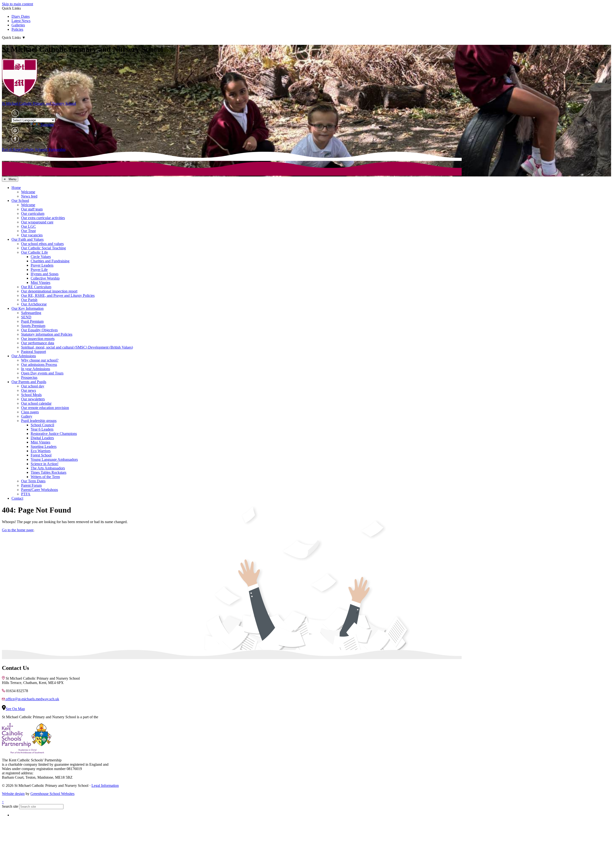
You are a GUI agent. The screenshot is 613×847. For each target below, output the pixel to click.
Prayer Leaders (42, 265)
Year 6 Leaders (42, 429)
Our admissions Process (39, 364)
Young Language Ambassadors (54, 459)
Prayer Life (39, 270)
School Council (42, 425)
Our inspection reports (38, 339)
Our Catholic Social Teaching (43, 248)
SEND (26, 317)
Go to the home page (18, 530)
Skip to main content (17, 4)
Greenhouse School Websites (52, 794)
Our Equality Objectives (39, 330)
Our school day (32, 386)
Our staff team (32, 209)
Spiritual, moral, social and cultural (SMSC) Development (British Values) (77, 347)
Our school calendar (36, 403)
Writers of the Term (45, 477)
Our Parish (29, 300)
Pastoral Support (33, 352)
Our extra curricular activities (43, 218)
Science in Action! (44, 464)
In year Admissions (35, 369)
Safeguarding (31, 313)
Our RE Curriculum (36, 287)
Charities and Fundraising (50, 261)
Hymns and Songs (44, 274)
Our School (20, 201)
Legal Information (105, 785)
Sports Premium (33, 326)
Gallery (26, 416)
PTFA (25, 494)
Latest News (20, 21)
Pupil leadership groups (39, 421)
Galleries (18, 25)
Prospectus (29, 377)
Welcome (28, 192)
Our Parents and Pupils (28, 382)
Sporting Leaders (44, 446)
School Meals (31, 395)
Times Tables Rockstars (48, 472)
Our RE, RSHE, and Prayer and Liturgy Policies (58, 295)
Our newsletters (33, 399)
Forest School (41, 455)
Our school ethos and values (42, 244)
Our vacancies (32, 235)
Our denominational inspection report (49, 291)
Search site (10, 806)
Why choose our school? (39, 360)
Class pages (30, 412)
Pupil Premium (32, 321)
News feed (29, 196)
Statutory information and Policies (46, 334)
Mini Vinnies (40, 282)
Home (16, 188)
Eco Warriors (41, 451)
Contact (17, 498)
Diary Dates (20, 16)
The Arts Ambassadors (48, 468)
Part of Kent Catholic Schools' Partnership (34, 149)
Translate (47, 125)
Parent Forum (31, 485)
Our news (28, 390)
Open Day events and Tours (42, 373)
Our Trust (28, 231)
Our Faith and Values (27, 239)
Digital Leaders (42, 438)
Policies (17, 29)
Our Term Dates (33, 481)
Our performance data (37, 343)
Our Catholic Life (34, 252)
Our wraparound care (37, 222)
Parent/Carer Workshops (39, 490)
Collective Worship (45, 278)
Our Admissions (23, 356)
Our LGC (28, 226)
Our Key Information (27, 308)
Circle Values (41, 257)
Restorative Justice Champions (54, 434)
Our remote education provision (45, 408)
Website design (13, 794)
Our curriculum (32, 213)
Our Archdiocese (34, 304)
